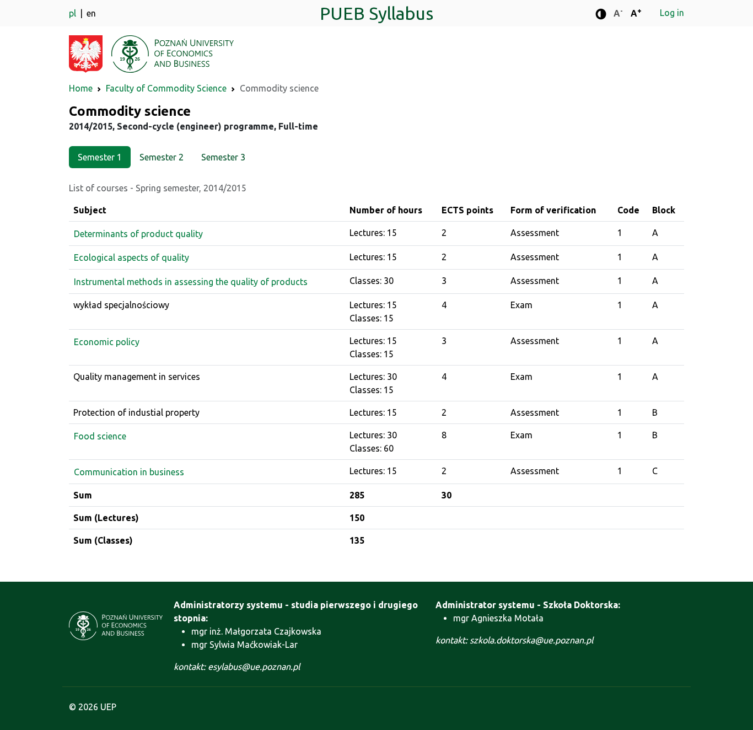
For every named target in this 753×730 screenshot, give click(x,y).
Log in (672, 13)
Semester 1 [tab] (100, 157)
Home (81, 88)
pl (73, 13)
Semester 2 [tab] (161, 157)
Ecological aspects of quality (131, 257)
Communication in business (129, 472)
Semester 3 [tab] (223, 157)
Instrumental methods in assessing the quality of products (191, 282)
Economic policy (106, 342)
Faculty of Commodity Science (166, 88)
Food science (100, 436)
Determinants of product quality (138, 234)
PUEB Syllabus (376, 13)
